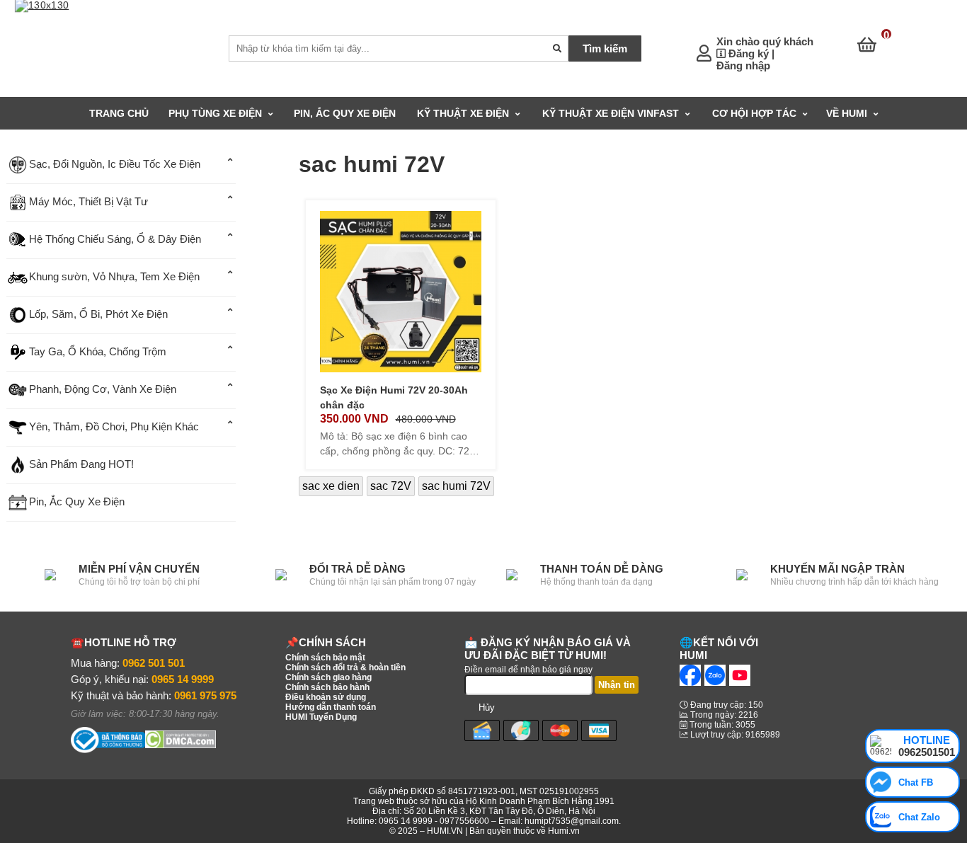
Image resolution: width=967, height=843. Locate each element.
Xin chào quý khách (764, 41)
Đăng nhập (743, 65)
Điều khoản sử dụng (325, 697)
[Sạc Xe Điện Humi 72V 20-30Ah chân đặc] (400, 291)
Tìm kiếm (605, 48)
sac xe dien (331, 486)
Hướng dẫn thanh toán (330, 707)
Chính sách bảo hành (327, 687)
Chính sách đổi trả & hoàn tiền (345, 667)
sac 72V (390, 486)
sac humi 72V (456, 486)
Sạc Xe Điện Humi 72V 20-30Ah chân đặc (394, 397)
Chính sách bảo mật (325, 658)
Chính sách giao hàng (328, 677)
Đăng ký (748, 53)
